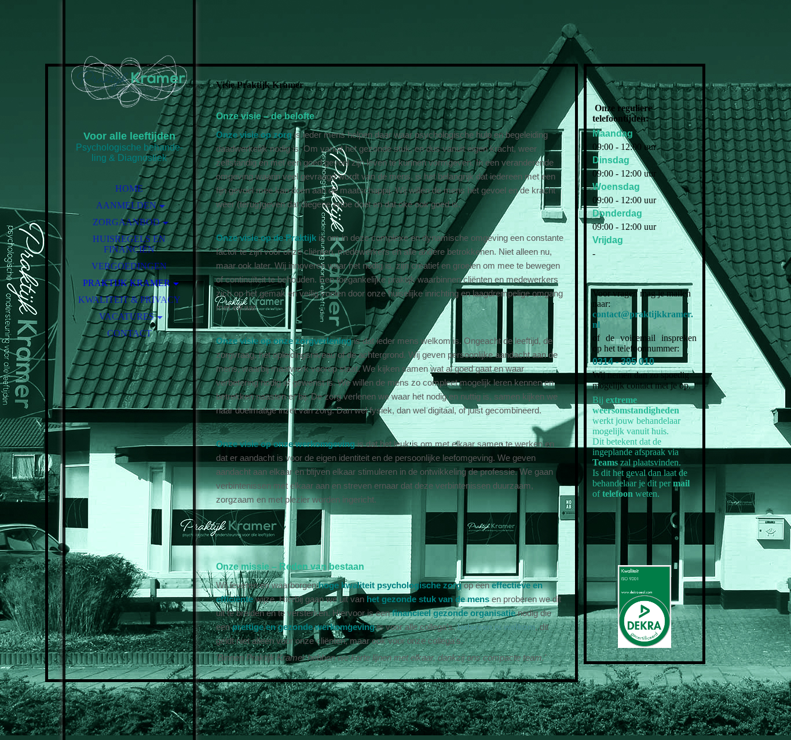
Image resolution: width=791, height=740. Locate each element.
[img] (129, 81)
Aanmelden (126, 205)
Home (129, 188)
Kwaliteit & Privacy (129, 300)
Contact (129, 333)
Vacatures (126, 316)
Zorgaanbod (126, 222)
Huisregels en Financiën (129, 244)
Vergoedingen (129, 266)
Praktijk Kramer (126, 283)
